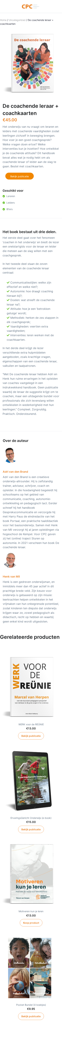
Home (3, 20)
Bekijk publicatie (19, 176)
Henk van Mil (11, 576)
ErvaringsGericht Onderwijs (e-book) (31, 817)
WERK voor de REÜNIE (31, 724)
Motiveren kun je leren (31, 911)
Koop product (31, 922)
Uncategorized (17, 20)
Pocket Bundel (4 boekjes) (31, 1004)
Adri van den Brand (15, 471)
